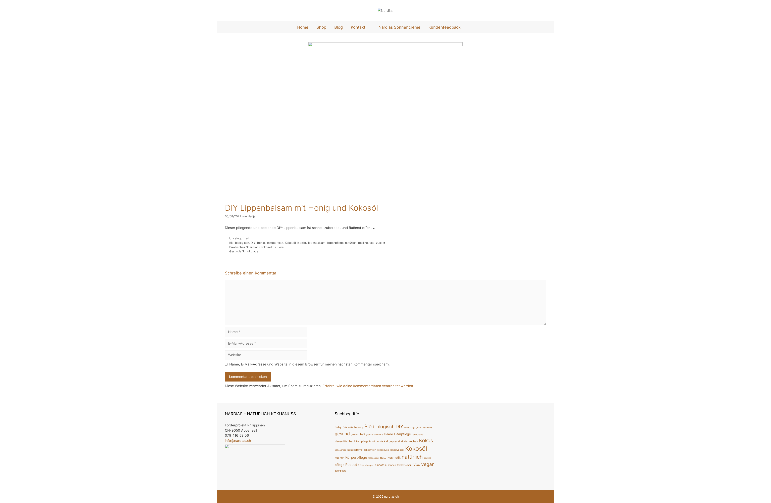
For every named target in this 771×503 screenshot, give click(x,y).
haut (352, 441)
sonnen (392, 465)
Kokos (426, 440)
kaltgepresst (274, 242)
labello (301, 242)
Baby (338, 427)
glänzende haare (374, 434)
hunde (379, 441)
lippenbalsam (316, 242)
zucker (380, 242)
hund (372, 441)
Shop (321, 27)
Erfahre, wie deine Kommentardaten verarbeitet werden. (368, 386)
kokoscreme (355, 449)
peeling (363, 242)
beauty (358, 427)
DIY (253, 242)
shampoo (369, 465)
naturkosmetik (390, 457)
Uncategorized (239, 238)
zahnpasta (340, 470)
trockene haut (404, 465)
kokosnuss (383, 449)
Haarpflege (402, 434)
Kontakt (358, 27)
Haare (388, 434)
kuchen (339, 457)
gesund (342, 433)
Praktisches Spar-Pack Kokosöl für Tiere (256, 247)
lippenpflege (335, 242)
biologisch (242, 242)
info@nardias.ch (238, 441)
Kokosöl (290, 242)
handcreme (417, 434)
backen (348, 427)
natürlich (351, 242)
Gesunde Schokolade (243, 251)
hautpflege (362, 441)
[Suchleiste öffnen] (471, 27)
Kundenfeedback (444, 27)
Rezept (351, 465)
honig (261, 242)
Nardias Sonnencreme (399, 27)
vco (371, 242)
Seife (361, 465)
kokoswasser (397, 449)
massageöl (373, 458)
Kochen (413, 441)
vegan (428, 464)
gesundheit (358, 434)
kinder (404, 441)
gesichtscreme (424, 427)
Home (302, 27)
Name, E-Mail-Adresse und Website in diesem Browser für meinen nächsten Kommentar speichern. (309, 364)
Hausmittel (341, 441)
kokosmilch (370, 449)
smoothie (381, 465)
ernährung (409, 427)
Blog (338, 27)
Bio (231, 242)
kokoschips (340, 450)
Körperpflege (356, 457)
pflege (339, 465)
